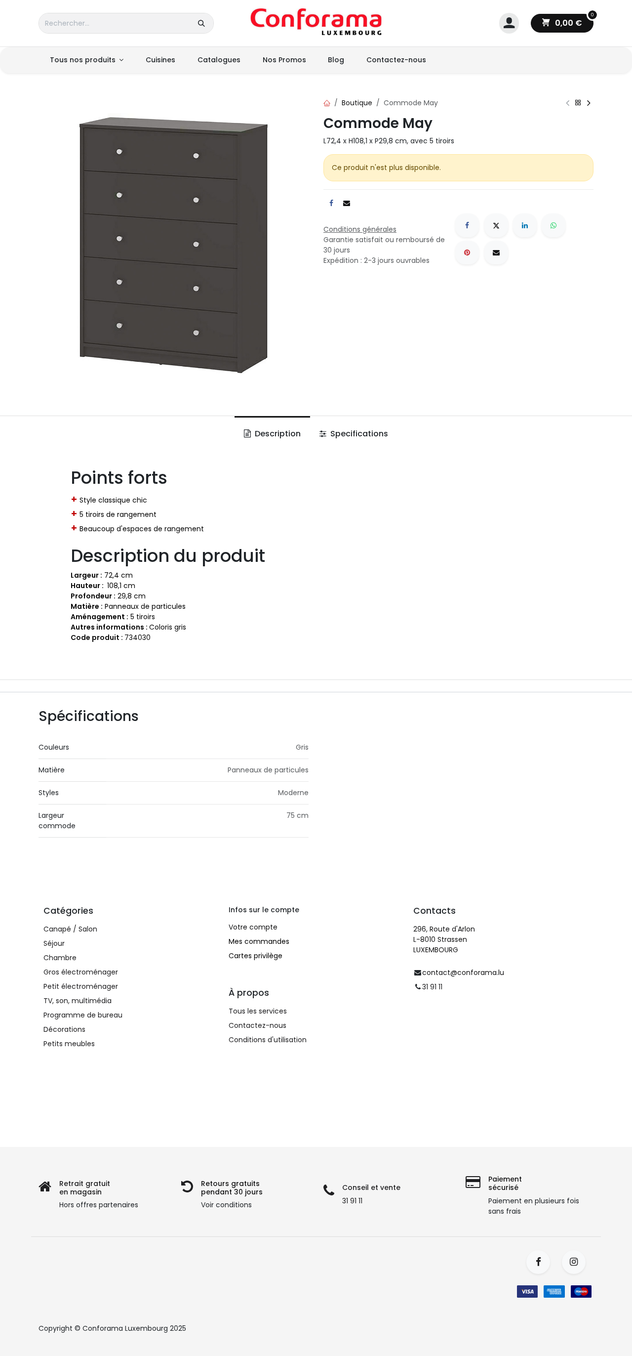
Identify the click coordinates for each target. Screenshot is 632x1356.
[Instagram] (577, 1262)
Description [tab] (277, 433)
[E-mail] (496, 252)
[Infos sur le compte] (509, 23)
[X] (496, 225)
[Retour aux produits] (578, 103)
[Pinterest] (467, 252)
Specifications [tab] (358, 433)
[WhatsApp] (553, 225)
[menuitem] (86, 60)
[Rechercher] (201, 23)
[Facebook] (467, 225)
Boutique (357, 103)
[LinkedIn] (525, 225)
